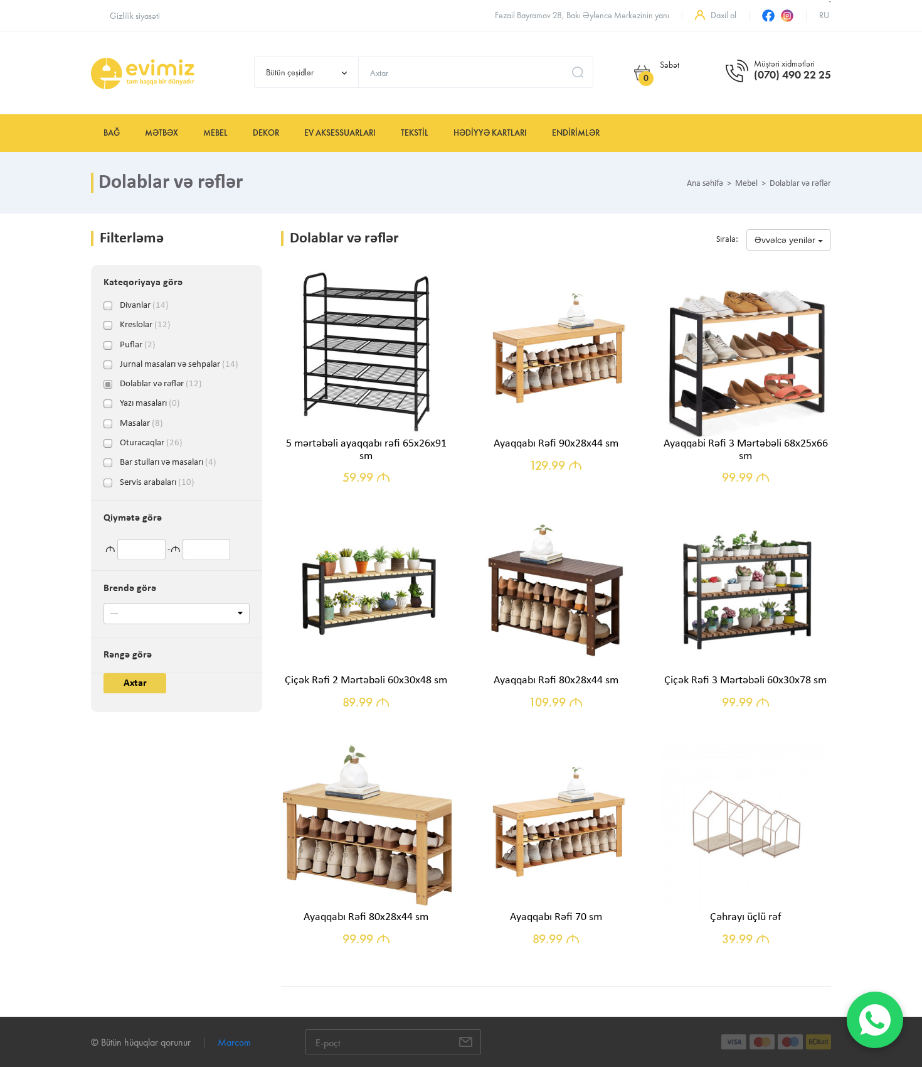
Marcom (234, 1042)
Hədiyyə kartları (490, 132)
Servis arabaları (157, 483)
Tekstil (414, 132)
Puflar (138, 345)
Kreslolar (145, 325)
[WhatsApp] (875, 1020)
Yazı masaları (150, 403)
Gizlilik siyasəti (135, 16)
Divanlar (144, 305)
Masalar (141, 424)
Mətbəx (161, 132)
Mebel (215, 132)
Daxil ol (723, 15)
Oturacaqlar (151, 443)
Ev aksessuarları (340, 132)
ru (824, 15)
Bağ (111, 132)
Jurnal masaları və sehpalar (179, 364)
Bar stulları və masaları (168, 462)
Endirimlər (576, 132)
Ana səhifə (705, 184)
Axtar (135, 683)
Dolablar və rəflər (161, 384)
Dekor (266, 132)
